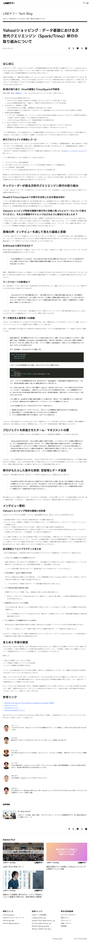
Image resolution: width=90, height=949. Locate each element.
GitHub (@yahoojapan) (11, 923)
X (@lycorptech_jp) (39, 917)
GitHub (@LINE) (9, 920)
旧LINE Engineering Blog (40, 926)
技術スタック (65, 917)
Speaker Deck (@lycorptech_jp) (43, 920)
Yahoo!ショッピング (10, 705)
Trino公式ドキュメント (11, 708)
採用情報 (63, 926)
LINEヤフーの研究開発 (39, 915)
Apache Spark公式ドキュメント (14, 710)
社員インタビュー (66, 923)
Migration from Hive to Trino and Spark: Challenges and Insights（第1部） (29, 703)
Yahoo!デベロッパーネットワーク (13, 917)
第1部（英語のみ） (17, 93)
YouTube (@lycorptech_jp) (41, 923)
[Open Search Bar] (85, 2)
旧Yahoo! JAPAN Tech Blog (41, 929)
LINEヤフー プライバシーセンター (73, 151)
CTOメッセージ (66, 920)
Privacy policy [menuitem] (57, 938)
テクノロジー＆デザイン (68, 915)
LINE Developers (9, 915)
